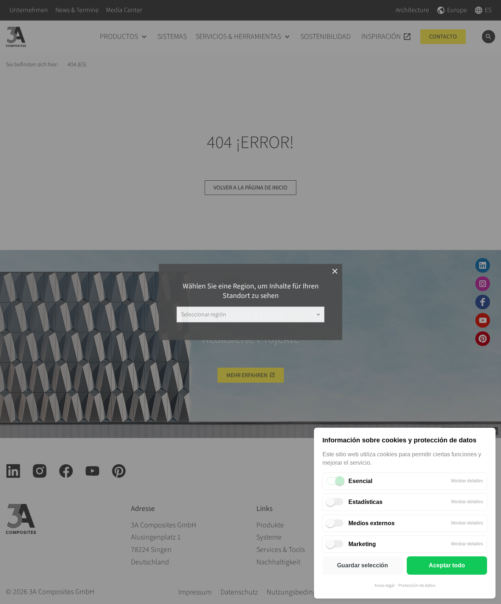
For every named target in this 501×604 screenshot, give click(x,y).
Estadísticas (365, 502)
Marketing (362, 544)
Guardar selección (362, 565)
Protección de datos (416, 585)
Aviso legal (384, 585)
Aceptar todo (447, 565)
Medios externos (371, 523)
